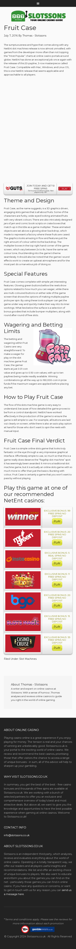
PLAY (57, 521)
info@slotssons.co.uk (17, 835)
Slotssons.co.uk (36, 936)
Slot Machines (28, 658)
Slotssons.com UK (38, 16)
